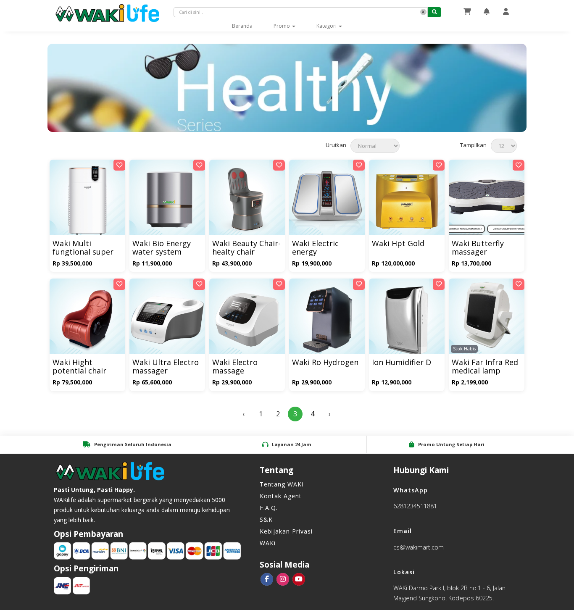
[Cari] (434, 12)
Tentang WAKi (281, 484)
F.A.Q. (269, 508)
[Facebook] (267, 579)
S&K (266, 519)
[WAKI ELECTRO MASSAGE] (247, 320)
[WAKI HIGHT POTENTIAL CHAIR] (87, 320)
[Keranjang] (467, 11)
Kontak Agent (281, 496)
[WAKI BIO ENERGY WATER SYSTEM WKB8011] (167, 200)
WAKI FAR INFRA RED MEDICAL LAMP (485, 367)
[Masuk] (505, 11)
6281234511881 (415, 506)
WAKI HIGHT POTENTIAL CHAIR (79, 367)
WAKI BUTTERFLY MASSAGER (478, 248)
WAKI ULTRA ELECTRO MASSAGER (165, 367)
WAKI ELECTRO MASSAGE (235, 367)
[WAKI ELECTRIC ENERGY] (327, 200)
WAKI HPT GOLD (398, 243)
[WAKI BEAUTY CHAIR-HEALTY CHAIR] (247, 200)
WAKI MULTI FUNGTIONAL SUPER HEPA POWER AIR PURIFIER (83, 248)
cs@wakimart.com (418, 547)
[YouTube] (298, 579)
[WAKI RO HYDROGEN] (327, 320)
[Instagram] (282, 579)
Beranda (247, 25)
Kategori (327, 25)
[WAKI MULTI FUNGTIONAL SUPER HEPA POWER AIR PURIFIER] (87, 200)
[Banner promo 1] (287, 88)
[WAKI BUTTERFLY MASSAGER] (486, 200)
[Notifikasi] (486, 11)
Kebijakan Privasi (286, 531)
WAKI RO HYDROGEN (325, 362)
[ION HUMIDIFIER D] (407, 320)
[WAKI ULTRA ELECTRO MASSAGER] (167, 320)
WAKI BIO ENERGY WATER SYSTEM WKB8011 (161, 248)
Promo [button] (282, 25)
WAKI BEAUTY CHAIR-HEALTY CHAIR (246, 248)
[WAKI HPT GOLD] (407, 200)
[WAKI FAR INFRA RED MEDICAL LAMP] (486, 320)
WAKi (268, 543)
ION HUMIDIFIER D (401, 362)
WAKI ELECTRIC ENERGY (315, 248)
